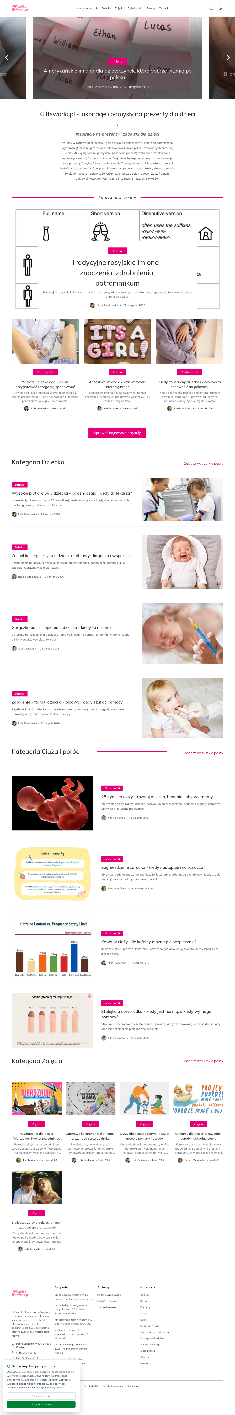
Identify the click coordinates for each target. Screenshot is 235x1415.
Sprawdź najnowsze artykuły (117, 433)
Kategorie (147, 1287)
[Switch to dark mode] (220, 8)
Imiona (117, 61)
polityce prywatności (53, 1387)
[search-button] (211, 8)
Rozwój (151, 8)
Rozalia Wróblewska (109, 1294)
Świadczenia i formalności (155, 1332)
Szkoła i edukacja (150, 1344)
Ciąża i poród (134, 8)
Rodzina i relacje (149, 1325)
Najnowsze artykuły (87, 8)
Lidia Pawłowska (107, 1301)
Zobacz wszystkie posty (203, 463)
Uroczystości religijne (152, 1338)
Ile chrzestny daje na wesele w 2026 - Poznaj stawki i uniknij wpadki (72, 1348)
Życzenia (164, 8)
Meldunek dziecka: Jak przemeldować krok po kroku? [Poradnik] (71, 1334)
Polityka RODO (91, 1386)
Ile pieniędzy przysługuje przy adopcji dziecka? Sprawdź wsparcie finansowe (71, 1309)
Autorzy (103, 1287)
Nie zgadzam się (41, 1396)
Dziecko (106, 8)
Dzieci (143, 1319)
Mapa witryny (133, 1386)
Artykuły (61, 1287)
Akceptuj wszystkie (41, 1404)
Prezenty (145, 1307)
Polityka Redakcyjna (113, 1386)
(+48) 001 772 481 (26, 1352)
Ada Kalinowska (106, 1307)
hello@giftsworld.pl (27, 1358)
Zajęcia (119, 8)
